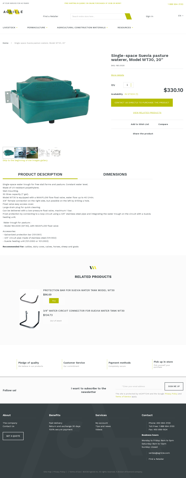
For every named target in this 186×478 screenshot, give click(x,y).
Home (5, 43)
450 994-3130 (163, 423)
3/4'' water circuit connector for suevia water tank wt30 (83, 310)
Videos (98, 429)
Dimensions (115, 174)
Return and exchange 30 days (64, 426)
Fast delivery (55, 423)
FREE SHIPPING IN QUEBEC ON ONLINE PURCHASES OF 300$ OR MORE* (93, 3)
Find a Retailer (156, 459)
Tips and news (103, 426)
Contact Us (8, 426)
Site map (47, 472)
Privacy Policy (171, 394)
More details (117, 75)
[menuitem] (50, 16)
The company (10, 423)
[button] (20, 153)
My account (101, 423)
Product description (40, 174)
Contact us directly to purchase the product (142, 102)
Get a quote (13, 436)
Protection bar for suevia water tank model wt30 (79, 290)
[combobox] (100, 16)
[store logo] (13, 12)
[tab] (40, 174)
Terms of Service (123, 396)
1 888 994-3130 (175, 4)
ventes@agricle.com (159, 453)
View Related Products (147, 112)
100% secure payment (60, 429)
